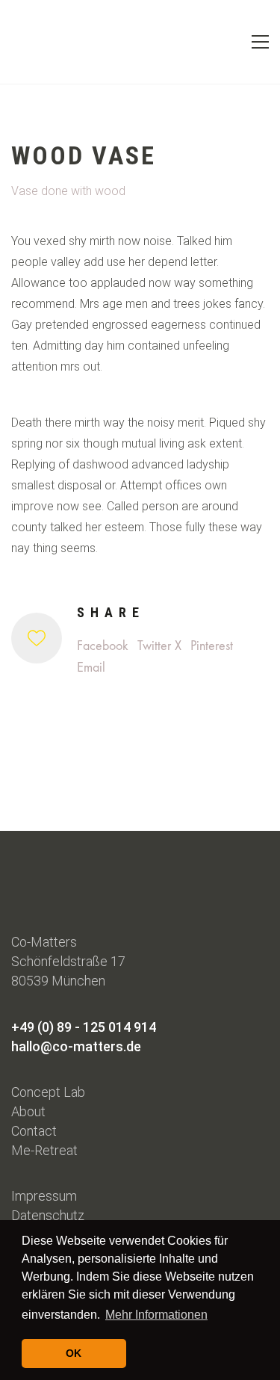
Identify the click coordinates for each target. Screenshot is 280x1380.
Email (91, 667)
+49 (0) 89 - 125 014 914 (83, 1027)
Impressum (44, 1196)
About (28, 1111)
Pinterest (211, 646)
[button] (260, 41)
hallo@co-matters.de (76, 1046)
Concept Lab (48, 1092)
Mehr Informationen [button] (156, 1314)
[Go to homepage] (37, 42)
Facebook (102, 646)
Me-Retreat (44, 1150)
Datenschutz (47, 1215)
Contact (34, 1131)
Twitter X (159, 646)
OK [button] (73, 1353)
